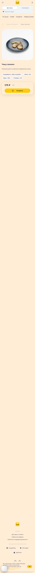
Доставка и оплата (17, 534)
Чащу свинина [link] (25, 24)
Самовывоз (25, 8)
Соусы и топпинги (12, 24)
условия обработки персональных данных (11, 568)
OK (30, 566)
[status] (17, 567)
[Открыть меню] (3, 2)
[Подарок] (4, 569)
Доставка (10, 8)
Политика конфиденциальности (18, 539)
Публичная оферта (17, 537)
